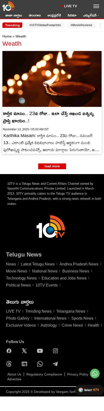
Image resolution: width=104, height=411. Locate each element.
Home (7, 36)
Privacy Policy (77, 374)
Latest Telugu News (38, 264)
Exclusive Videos (21, 325)
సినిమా (72, 15)
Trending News (38, 311)
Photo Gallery (18, 318)
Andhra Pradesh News (78, 264)
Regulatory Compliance (44, 374)
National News (45, 271)
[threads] (10, 364)
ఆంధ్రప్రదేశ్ (54, 15)
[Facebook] (10, 351)
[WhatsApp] (41, 364)
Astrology (49, 325)
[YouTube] (41, 351)
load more (52, 166)
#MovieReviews (81, 25)
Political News (18, 285)
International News (50, 318)
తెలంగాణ (35, 15)
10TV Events (47, 285)
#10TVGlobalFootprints (45, 25)
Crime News (72, 325)
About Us (14, 374)
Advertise (14, 379)
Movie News (16, 271)
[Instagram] (56, 351)
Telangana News (70, 311)
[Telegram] (56, 364)
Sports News (82, 318)
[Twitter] (26, 351)
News (11, 264)
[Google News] (26, 364)
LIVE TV (70, 6)
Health (93, 325)
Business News (75, 271)
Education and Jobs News (64, 278)
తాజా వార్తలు (13, 15)
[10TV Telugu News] (8, 6)
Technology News (21, 278)
